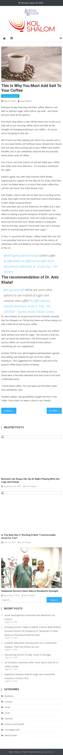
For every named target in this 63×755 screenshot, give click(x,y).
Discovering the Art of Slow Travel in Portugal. (28, 654)
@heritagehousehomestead (21, 255)
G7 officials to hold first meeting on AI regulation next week (55, 410)
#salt (50, 261)
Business (9, 696)
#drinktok (26, 266)
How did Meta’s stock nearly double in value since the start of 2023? (10, 410)
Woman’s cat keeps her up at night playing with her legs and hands (30, 480)
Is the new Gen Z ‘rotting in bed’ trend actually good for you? (28, 536)
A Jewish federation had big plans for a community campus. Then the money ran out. (31, 644)
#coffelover (29, 261)
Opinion (9, 718)
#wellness (20, 306)
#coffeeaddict (12, 261)
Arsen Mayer (26, 101)
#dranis (45, 301)
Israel (7, 707)
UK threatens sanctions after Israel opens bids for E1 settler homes (32, 664)
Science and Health (10, 96)
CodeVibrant (48, 752)
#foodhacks (11, 266)
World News (11, 735)
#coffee (41, 261)
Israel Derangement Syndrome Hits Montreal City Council (30, 617)
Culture (8, 701)
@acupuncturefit (14, 290)
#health (9, 306)
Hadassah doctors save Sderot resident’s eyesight (29, 591)
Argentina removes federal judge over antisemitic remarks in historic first (30, 676)
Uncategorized (12, 729)
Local (7, 712)
